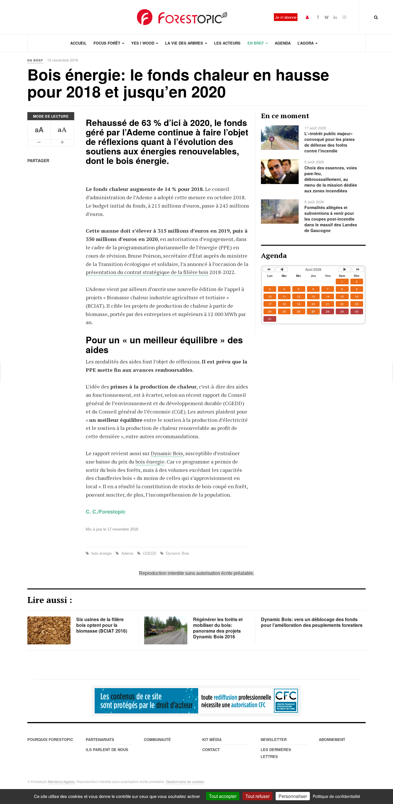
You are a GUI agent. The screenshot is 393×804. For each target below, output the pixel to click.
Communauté (157, 739)
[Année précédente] (269, 269)
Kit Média (212, 739)
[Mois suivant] (345, 269)
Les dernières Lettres (276, 753)
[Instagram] (344, 17)
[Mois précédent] (282, 269)
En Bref (256, 43)
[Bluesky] (327, 17)
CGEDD (149, 553)
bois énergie (150, 461)
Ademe (127, 553)
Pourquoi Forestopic (50, 739)
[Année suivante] (358, 269)
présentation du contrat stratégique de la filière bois (147, 272)
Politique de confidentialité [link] (336, 796)
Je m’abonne (285, 17)
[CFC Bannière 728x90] (196, 700)
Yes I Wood (143, 43)
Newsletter (274, 739)
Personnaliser (292, 796)
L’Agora (306, 43)
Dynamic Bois (167, 453)
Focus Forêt (107, 43)
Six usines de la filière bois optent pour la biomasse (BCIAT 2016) (101, 625)
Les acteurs (227, 43)
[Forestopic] (182, 17)
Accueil (78, 43)
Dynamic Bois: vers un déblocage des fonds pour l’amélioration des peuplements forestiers (312, 622)
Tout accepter (222, 796)
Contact (211, 749)
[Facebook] (317, 17)
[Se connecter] (307, 17)
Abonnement (332, 739)
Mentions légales (61, 781)
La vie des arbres (184, 43)
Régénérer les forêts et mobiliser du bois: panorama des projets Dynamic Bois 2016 (218, 628)
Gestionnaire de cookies (185, 781)
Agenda (283, 43)
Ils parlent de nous (107, 749)
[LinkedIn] (335, 17)
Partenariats (100, 739)
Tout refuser (257, 796)
